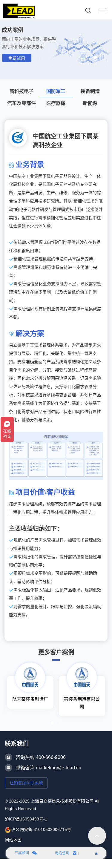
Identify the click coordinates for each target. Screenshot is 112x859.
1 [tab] (52, 722)
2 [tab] (59, 722)
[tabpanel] (30, 692)
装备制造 (90, 91)
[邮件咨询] (96, 853)
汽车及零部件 (21, 103)
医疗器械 (55, 103)
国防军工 (55, 91)
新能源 (90, 103)
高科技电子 (21, 91)
